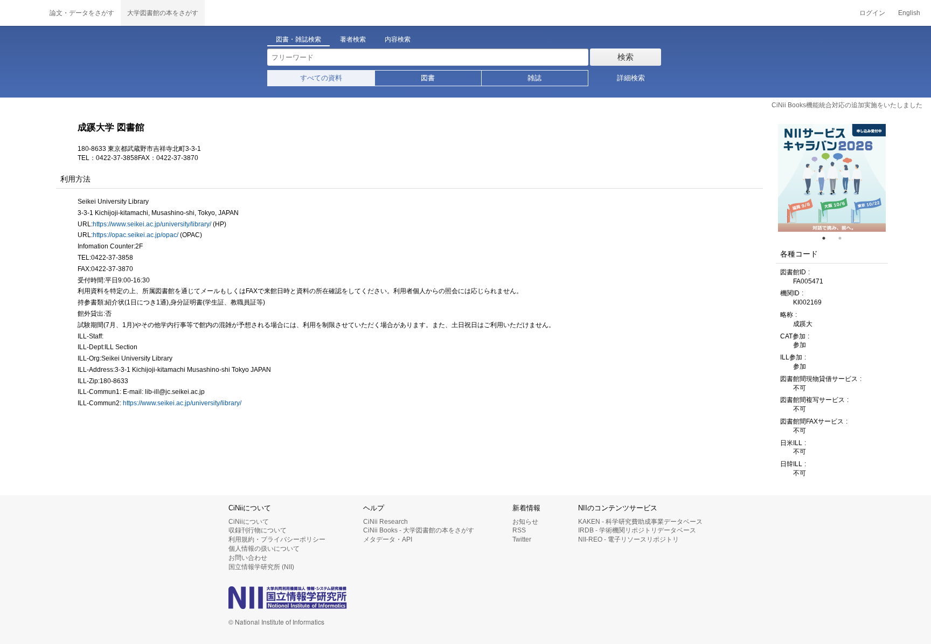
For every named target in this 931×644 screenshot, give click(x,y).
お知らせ (525, 521)
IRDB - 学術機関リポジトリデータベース (637, 530)
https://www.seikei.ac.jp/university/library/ (152, 224)
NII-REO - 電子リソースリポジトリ (628, 539)
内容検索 (398, 39)
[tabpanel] (832, 178)
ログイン (872, 13)
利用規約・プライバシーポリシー (276, 539)
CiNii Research (385, 521)
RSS (519, 530)
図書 (428, 78)
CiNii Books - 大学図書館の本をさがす (418, 530)
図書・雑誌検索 (298, 39)
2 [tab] (844, 238)
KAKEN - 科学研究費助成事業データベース (640, 521)
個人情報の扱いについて (264, 548)
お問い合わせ (247, 558)
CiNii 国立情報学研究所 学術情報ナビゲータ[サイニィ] (21, 13)
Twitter (521, 539)
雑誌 (534, 78)
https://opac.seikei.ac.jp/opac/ (135, 235)
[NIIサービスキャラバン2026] (832, 178)
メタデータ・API (387, 539)
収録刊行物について (257, 530)
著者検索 (353, 39)
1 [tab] (828, 238)
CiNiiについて (248, 521)
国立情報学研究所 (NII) (261, 567)
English (909, 13)
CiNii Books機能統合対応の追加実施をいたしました (847, 105)
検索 (625, 56)
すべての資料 (321, 78)
